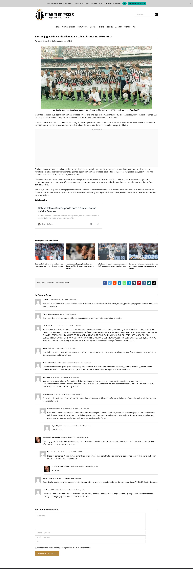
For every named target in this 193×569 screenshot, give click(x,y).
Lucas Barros (43, 41)
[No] (190, 3)
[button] (134, 26)
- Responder (73, 300)
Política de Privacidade (137, 3)
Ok (125, 3)
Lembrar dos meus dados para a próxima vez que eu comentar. (64, 548)
